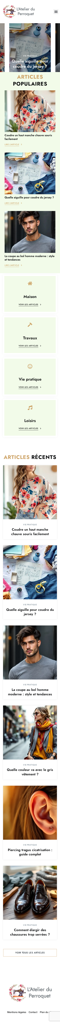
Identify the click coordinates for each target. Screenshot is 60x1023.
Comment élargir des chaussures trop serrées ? (30, 932)
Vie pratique (30, 56)
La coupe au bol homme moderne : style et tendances (29, 258)
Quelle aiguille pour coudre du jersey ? (30, 63)
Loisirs (30, 420)
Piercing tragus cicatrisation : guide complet (30, 852)
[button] (55, 11)
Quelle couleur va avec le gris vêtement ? (30, 772)
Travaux (30, 338)
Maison (30, 296)
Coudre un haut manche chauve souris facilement (28, 137)
